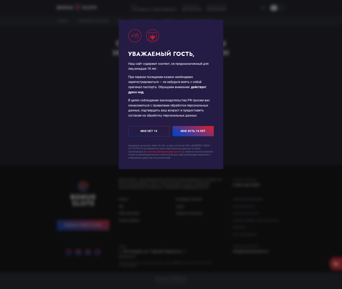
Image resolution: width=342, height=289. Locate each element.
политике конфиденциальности (164, 151)
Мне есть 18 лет (193, 131)
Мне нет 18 (149, 131)
